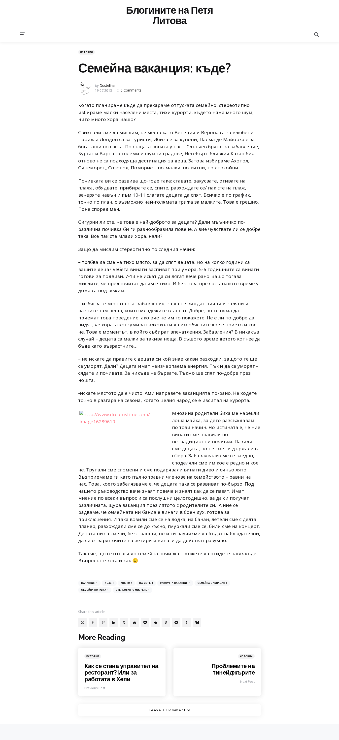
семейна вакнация (212, 583)
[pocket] (145, 622)
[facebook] (93, 622)
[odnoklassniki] (166, 622)
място (126, 583)
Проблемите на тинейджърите (233, 669)
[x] (82, 622)
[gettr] (186, 622)
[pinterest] (103, 622)
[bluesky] (197, 622)
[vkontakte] (155, 622)
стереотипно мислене (132, 590)
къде (109, 583)
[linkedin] (113, 622)
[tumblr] (124, 622)
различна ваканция (175, 583)
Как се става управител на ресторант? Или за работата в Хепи (121, 672)
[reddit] (134, 622)
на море (146, 583)
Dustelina (107, 85)
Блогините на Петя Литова (169, 15)
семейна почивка (94, 590)
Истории (86, 52)
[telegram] (176, 622)
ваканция (89, 583)
